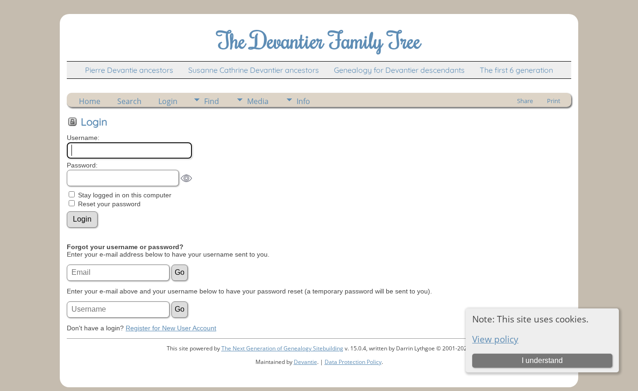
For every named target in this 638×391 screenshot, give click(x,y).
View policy (495, 339)
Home (89, 101)
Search (129, 101)
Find (211, 101)
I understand (542, 360)
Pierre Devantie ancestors (129, 70)
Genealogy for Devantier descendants (399, 70)
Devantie (305, 362)
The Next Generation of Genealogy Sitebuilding (282, 348)
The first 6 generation (516, 70)
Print (553, 101)
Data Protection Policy (353, 362)
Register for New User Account (171, 328)
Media (258, 101)
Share (525, 101)
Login (167, 101)
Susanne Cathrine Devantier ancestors (253, 70)
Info (303, 101)
